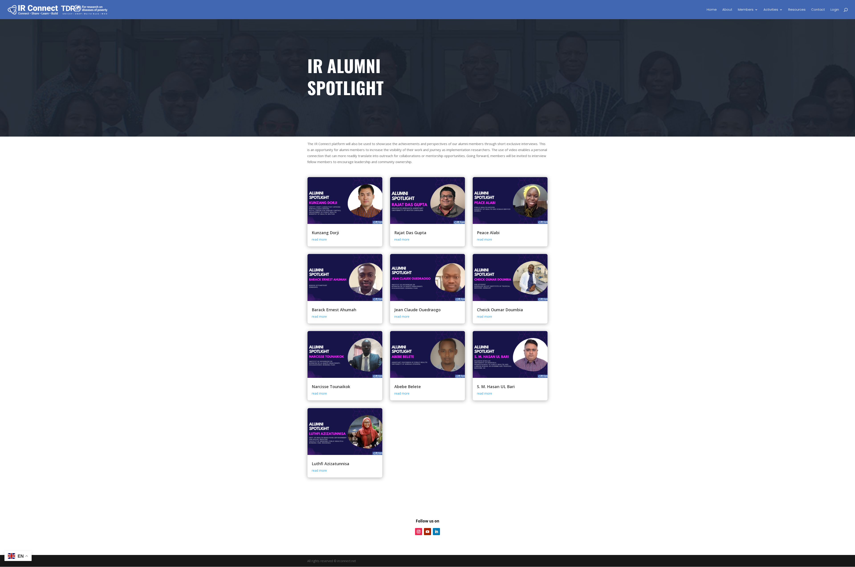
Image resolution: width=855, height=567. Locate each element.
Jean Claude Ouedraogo (417, 309)
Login (835, 10)
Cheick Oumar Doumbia (500, 309)
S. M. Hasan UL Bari (496, 386)
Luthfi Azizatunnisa (330, 463)
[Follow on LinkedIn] (436, 531)
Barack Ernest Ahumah (334, 309)
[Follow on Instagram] (418, 531)
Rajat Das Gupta (410, 232)
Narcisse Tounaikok (331, 386)
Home (712, 10)
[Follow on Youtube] (427, 531)
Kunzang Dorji (325, 232)
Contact (818, 10)
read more (319, 239)
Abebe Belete (407, 386)
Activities (770, 10)
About (727, 10)
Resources (797, 10)
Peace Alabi (488, 232)
